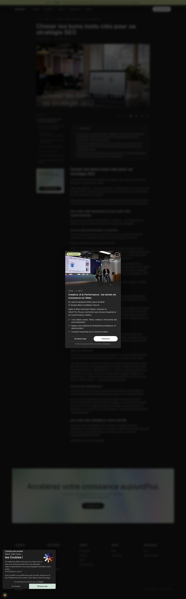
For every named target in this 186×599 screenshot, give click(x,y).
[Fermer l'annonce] (117, 255)
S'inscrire (106, 339)
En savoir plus (80, 339)
